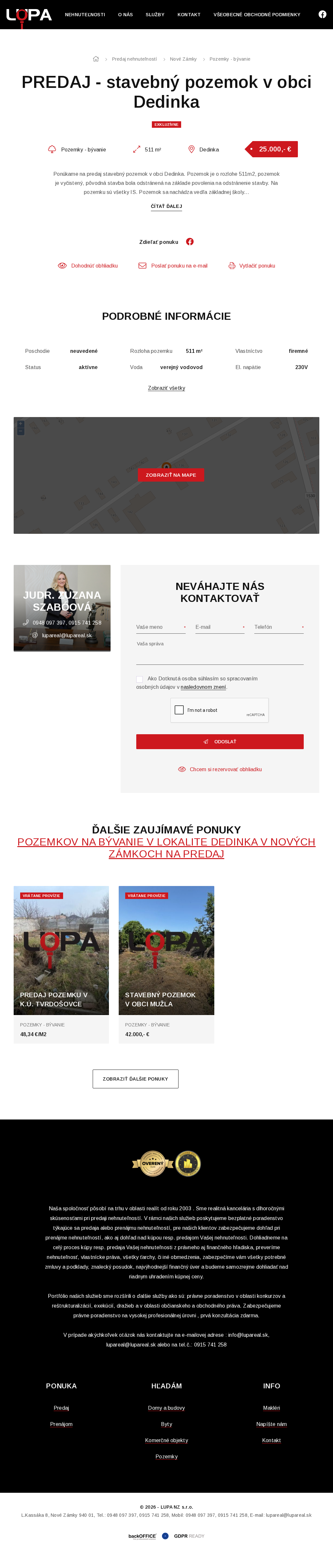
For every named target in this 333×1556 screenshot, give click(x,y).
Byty (166, 1424)
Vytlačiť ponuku (257, 266)
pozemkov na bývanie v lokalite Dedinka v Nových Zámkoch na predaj (166, 848)
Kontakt (189, 14)
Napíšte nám (271, 1424)
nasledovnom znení (203, 687)
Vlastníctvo (249, 351)
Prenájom (61, 1424)
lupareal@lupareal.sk (67, 635)
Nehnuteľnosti (85, 14)
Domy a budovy (166, 1408)
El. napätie (248, 367)
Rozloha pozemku (151, 351)
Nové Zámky (183, 59)
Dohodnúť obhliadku (94, 266)
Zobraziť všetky (166, 388)
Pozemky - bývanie (230, 59)
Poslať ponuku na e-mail (179, 266)
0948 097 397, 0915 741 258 (67, 623)
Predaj (61, 1408)
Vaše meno (149, 627)
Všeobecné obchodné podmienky (257, 14)
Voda (136, 367)
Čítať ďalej (166, 206)
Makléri (271, 1408)
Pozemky (166, 1456)
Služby (155, 14)
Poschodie (37, 351)
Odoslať (224, 741)
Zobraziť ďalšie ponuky (135, 1079)
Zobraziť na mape (171, 475)
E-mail (202, 627)
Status (33, 367)
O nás (125, 14)
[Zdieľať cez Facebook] (187, 242)
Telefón (263, 627)
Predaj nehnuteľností (134, 59)
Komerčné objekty (166, 1440)
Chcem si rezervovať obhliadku (226, 769)
